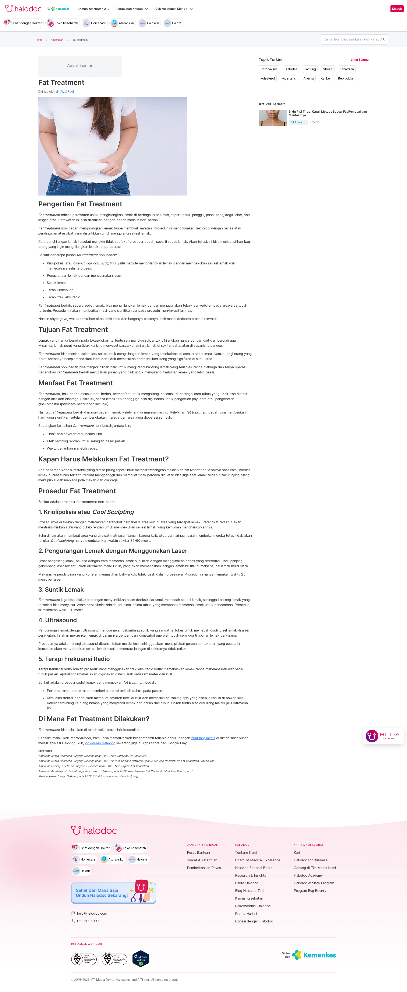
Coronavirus (269, 69)
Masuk (397, 8)
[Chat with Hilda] (383, 736)
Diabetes (291, 69)
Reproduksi (346, 78)
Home (38, 39)
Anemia (309, 78)
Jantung (310, 69)
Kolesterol (268, 78)
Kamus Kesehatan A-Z (94, 9)
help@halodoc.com (89, 913)
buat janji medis (203, 738)
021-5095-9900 (87, 921)
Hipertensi (289, 78)
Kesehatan (57, 39)
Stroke (328, 69)
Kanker (326, 78)
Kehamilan (347, 69)
